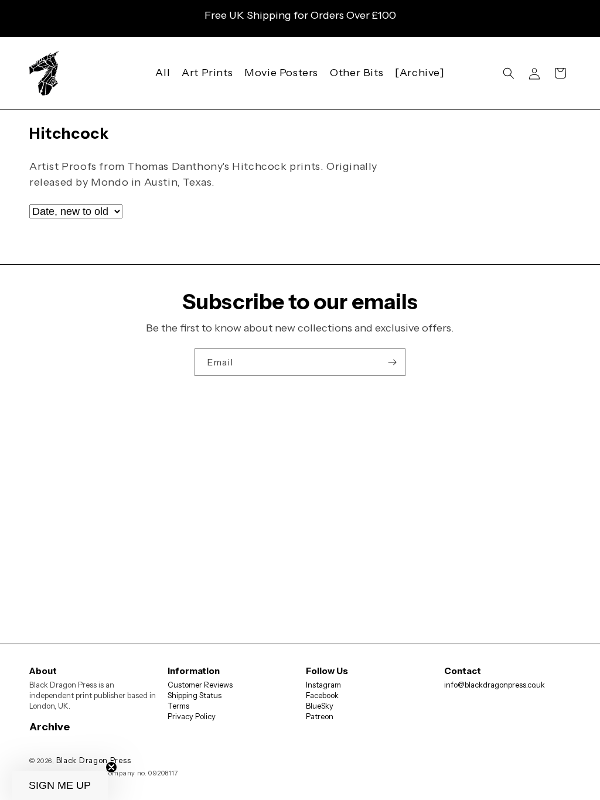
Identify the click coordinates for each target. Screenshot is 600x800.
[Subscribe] (392, 362)
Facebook (322, 695)
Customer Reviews (200, 684)
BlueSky (319, 705)
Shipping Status (194, 695)
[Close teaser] (111, 767)
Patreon (319, 716)
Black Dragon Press (93, 760)
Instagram (323, 684)
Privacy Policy (192, 716)
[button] (508, 73)
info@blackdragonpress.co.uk (494, 684)
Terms (178, 705)
